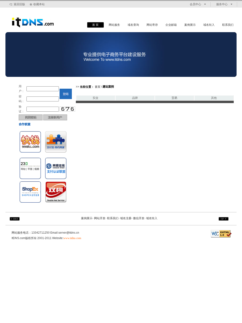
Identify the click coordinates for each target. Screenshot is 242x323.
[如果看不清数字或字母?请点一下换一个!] (67, 109)
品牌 (135, 98)
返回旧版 (19, 4)
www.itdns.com (72, 238)
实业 (95, 98)
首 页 (95, 24)
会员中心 (195, 4)
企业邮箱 (171, 24)
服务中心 (222, 4)
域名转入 (209, 24)
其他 (214, 98)
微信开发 (138, 218)
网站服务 (114, 24)
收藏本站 (39, 4)
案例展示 (190, 24)
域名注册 (125, 218)
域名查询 (133, 24)
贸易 (174, 98)
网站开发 (99, 218)
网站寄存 (152, 24)
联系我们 (227, 24)
